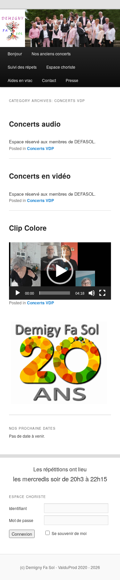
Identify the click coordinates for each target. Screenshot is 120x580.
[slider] (54, 293)
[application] (60, 271)
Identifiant (18, 508)
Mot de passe (21, 520)
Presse (72, 80)
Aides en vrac (20, 80)
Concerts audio (35, 124)
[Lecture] (17, 293)
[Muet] (91, 293)
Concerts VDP (40, 148)
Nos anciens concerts (51, 53)
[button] (60, 271)
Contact (49, 80)
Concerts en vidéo (40, 176)
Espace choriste (60, 67)
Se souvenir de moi (69, 533)
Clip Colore (28, 228)
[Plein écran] (102, 293)
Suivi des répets (22, 67)
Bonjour (15, 53)
